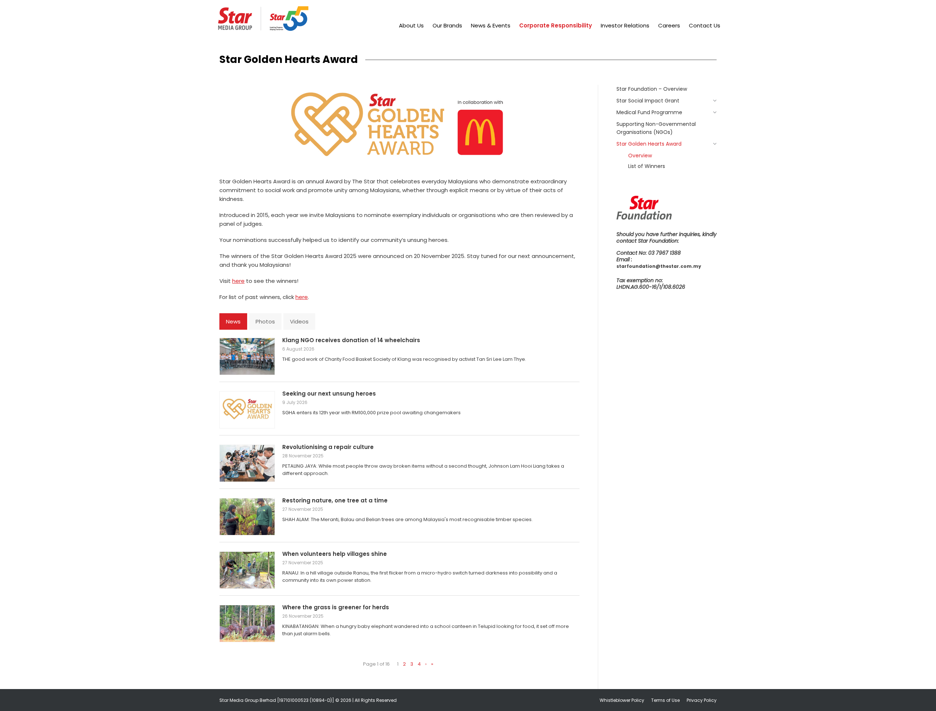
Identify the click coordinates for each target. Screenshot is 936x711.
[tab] (233, 321)
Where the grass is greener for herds (335, 607)
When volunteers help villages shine (334, 554)
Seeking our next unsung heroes (329, 393)
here (238, 281)
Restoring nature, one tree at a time (335, 500)
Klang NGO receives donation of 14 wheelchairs (351, 340)
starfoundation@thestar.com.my (658, 266)
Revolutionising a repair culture (328, 447)
